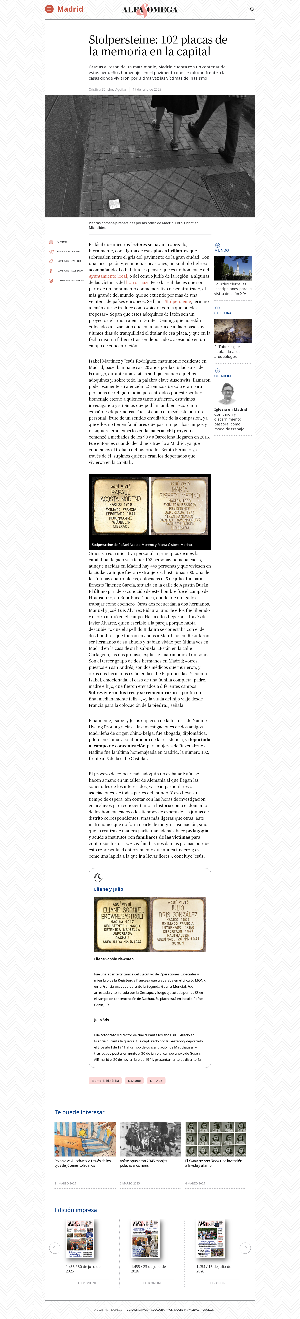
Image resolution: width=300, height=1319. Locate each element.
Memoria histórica (105, 1081)
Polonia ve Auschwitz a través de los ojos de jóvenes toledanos (82, 1163)
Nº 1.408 (156, 1081)
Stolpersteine (178, 301)
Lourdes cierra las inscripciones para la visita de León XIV (233, 289)
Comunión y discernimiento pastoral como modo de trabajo (229, 421)
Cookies (208, 1309)
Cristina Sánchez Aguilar (108, 89)
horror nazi (137, 282)
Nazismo (134, 1081)
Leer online (87, 1283)
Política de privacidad (183, 1309)
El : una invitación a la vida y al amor (213, 1163)
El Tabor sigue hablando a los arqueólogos (227, 351)
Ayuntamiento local (108, 276)
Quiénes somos (137, 1309)
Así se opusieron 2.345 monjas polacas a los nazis (143, 1163)
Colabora (157, 1309)
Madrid (70, 9)
